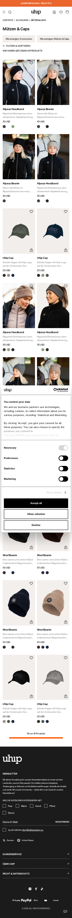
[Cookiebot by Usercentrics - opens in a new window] (53, 390)
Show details (54, 492)
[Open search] (10, 12)
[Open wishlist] (60, 12)
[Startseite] (36, 12)
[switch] (63, 458)
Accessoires (22, 20)
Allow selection (36, 514)
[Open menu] (4, 12)
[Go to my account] (53, 12)
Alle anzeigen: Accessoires (19, 38)
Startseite (8, 20)
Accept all (36, 503)
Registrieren (62, 822)
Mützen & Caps (38, 20)
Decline (36, 525)
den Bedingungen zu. (32, 829)
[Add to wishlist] (31, 63)
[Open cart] (67, 12)
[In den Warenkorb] (31, 101)
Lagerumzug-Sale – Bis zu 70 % (36, 3)
